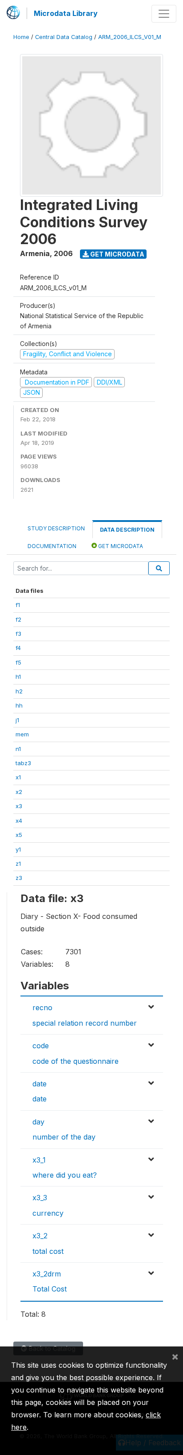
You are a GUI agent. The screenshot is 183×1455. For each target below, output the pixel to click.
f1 (18, 604)
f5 (18, 662)
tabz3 (23, 762)
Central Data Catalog (63, 37)
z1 (18, 863)
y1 (18, 849)
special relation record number (84, 1023)
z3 (19, 877)
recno (42, 1007)
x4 (19, 820)
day (38, 1121)
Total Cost (49, 1288)
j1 (17, 720)
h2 (19, 691)
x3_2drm (46, 1273)
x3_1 (39, 1159)
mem (22, 734)
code (40, 1045)
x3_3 (39, 1197)
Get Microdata (116, 254)
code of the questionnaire (75, 1061)
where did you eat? (64, 1175)
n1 (18, 748)
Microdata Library (66, 13)
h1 (18, 676)
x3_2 (40, 1235)
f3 (18, 633)
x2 (19, 791)
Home (21, 37)
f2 (18, 619)
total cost (48, 1251)
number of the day (63, 1136)
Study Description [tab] (56, 528)
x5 (19, 834)
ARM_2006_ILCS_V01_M (129, 37)
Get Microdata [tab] (120, 546)
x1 (18, 777)
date (39, 1083)
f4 (18, 647)
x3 (19, 805)
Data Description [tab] (127, 529)
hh (19, 705)
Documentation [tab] (52, 546)
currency (48, 1213)
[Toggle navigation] (163, 14)
